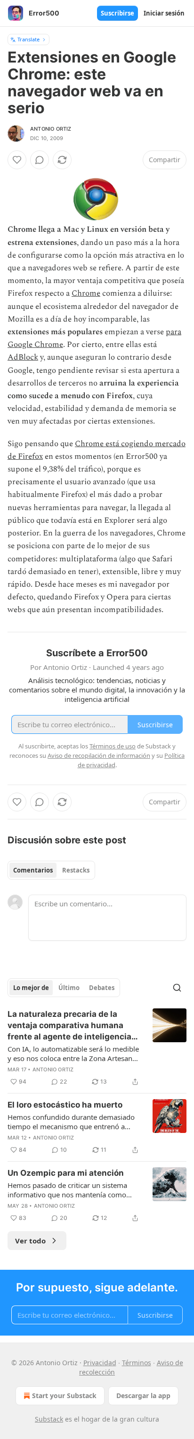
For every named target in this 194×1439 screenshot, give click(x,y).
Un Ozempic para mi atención (66, 1173)
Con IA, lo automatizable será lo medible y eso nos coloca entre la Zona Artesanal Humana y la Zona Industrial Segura (73, 1053)
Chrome (86, 293)
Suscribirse (117, 13)
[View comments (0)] (39, 159)
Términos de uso (112, 746)
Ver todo (30, 1240)
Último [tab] (69, 987)
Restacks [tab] (75, 870)
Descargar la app (143, 1395)
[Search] (177, 987)
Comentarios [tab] (33, 870)
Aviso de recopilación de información (99, 755)
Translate (28, 39)
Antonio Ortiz (51, 129)
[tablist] (51, 870)
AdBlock (23, 357)
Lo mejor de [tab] (31, 987)
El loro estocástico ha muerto (65, 1104)
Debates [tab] (101, 987)
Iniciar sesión (164, 13)
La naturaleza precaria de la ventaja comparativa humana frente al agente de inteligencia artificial (69, 1025)
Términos (136, 1362)
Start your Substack (64, 1395)
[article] (97, 1047)
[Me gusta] (17, 159)
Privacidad (99, 1362)
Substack (49, 1419)
